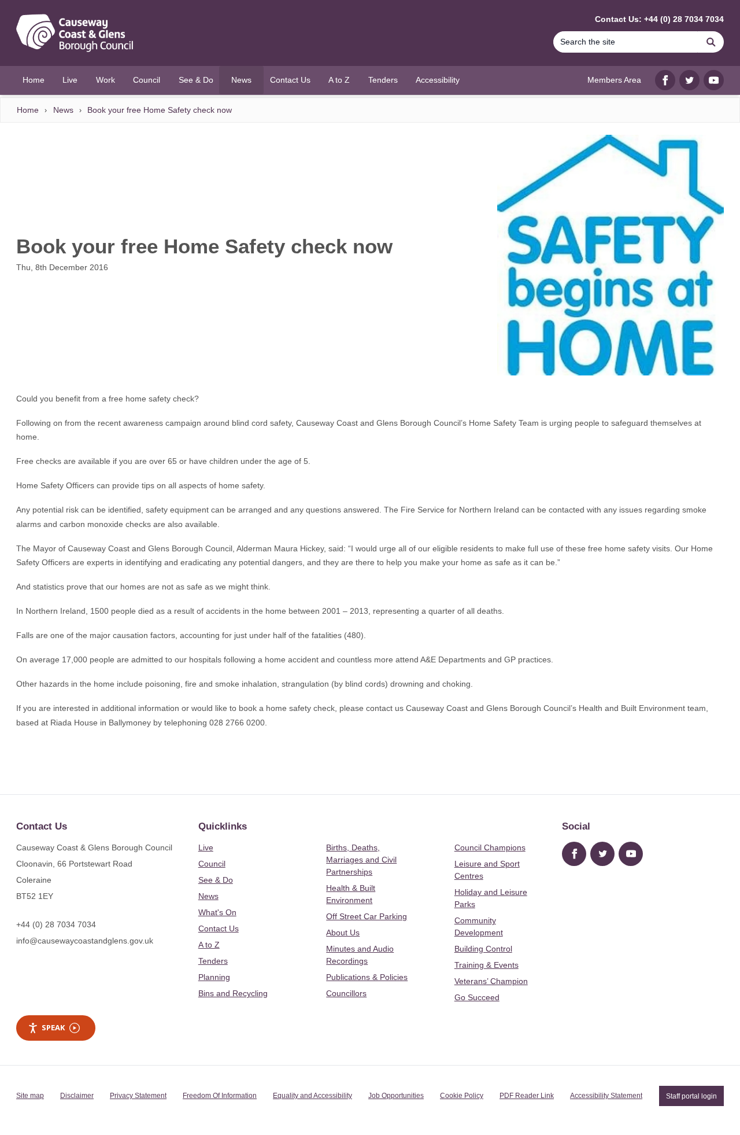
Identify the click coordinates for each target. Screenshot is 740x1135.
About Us (343, 932)
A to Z (209, 944)
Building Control (483, 948)
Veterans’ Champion (491, 981)
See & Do (215, 880)
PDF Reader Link (527, 1096)
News (63, 110)
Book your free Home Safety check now (159, 110)
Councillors (346, 993)
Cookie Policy (461, 1096)
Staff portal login (691, 1096)
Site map (30, 1096)
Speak (53, 1027)
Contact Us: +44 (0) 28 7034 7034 (659, 19)
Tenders (213, 961)
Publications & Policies (367, 977)
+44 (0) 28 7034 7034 (56, 924)
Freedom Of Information (220, 1096)
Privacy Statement (138, 1096)
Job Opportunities (396, 1096)
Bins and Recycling (233, 993)
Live (205, 847)
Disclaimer (77, 1096)
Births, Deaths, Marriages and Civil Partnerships (361, 859)
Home (28, 110)
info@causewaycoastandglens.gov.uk (84, 940)
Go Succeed (477, 997)
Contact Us (218, 928)
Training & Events (486, 965)
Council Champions (490, 847)
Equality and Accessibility (312, 1096)
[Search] (711, 42)
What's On (217, 912)
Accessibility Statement (606, 1096)
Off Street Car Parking (366, 916)
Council (211, 863)
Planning (214, 977)
